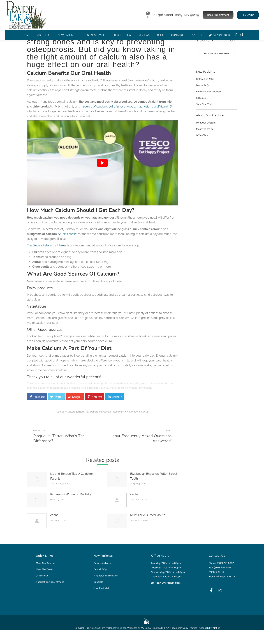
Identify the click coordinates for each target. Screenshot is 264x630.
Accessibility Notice (209, 628)
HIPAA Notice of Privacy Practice (179, 628)
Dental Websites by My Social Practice (140, 628)
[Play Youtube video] (102, 162)
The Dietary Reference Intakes (46, 245)
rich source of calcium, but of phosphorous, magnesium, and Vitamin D (124, 106)
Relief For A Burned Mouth (147, 515)
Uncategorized (76, 411)
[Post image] (37, 479)
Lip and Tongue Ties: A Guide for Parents (71, 476)
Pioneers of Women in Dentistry (71, 494)
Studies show (67, 234)
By (105, 411)
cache (134, 494)
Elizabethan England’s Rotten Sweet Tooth (153, 476)
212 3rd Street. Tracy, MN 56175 (176, 15)
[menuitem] (26, 35)
